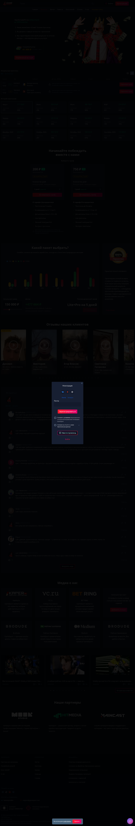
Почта (64, 397)
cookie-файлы (67, 821)
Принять (77, 821)
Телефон (70, 397)
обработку (68, 425)
